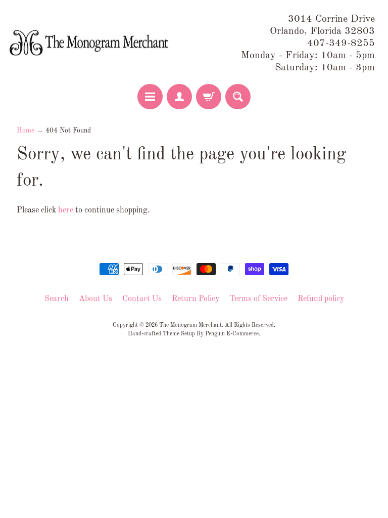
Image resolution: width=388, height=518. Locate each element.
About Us (95, 299)
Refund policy (321, 299)
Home (25, 130)
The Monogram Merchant (190, 325)
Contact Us (142, 299)
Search (56, 299)
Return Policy (195, 299)
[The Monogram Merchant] (90, 43)
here (65, 210)
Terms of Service (258, 299)
